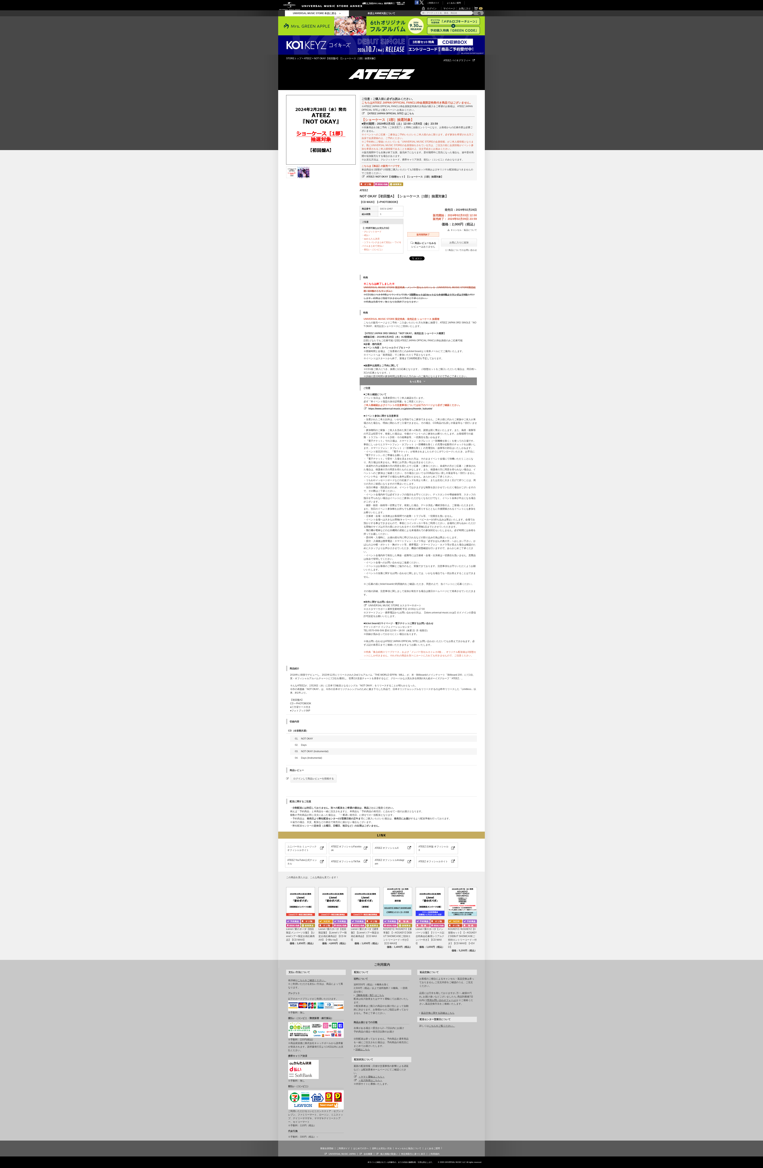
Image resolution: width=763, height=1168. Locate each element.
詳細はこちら (362, 1049)
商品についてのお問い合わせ (462, 250)
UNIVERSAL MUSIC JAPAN (342, 1154)
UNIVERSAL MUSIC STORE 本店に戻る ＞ (317, 13)
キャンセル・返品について (464, 230)
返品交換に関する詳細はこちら (437, 1013)
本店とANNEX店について (381, 13)
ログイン (432, 8)
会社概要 (368, 1154)
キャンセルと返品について (408, 1148)
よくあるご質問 (454, 3)
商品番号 (366, 209)
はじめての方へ (361, 1148)
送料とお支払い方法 (382, 1148)
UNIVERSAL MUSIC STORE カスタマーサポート (394, 605)
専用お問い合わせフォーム (441, 1000)
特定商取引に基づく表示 (413, 1154)
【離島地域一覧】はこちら (369, 995)
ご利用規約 (434, 1154)
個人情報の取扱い (389, 1154)
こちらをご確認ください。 (312, 980)
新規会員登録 (326, 1148)
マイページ (449, 8)
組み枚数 (366, 214)
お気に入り (465, 8)
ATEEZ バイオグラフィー (457, 60)
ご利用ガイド (433, 3)
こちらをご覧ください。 (442, 1025)
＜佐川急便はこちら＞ (370, 1080)
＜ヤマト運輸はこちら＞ (371, 1076)
